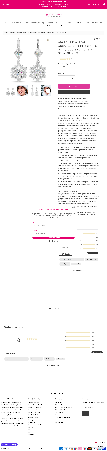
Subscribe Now (53, 238)
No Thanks (53, 241)
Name (35, 222)
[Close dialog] (73, 207)
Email (35, 230)
